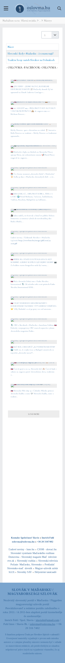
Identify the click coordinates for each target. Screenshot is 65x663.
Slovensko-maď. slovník (19, 568)
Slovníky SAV (24, 572)
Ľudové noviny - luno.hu (21, 549)
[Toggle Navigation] (6, 8)
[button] (59, 8)
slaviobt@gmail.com (47, 620)
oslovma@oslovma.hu (23, 541)
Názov (11, 46)
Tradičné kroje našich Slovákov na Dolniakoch (31, 60)
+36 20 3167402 (45, 541)
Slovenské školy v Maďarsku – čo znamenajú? (30, 53)
